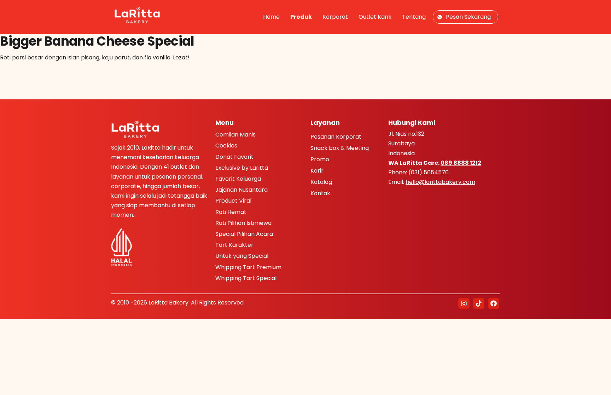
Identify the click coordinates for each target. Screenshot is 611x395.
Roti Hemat (230, 212)
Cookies (226, 145)
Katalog (321, 182)
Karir (317, 171)
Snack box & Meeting (339, 148)
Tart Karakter (234, 245)
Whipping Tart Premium (248, 267)
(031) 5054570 (428, 172)
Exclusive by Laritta (241, 168)
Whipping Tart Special (246, 278)
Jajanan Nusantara (241, 190)
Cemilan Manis (235, 134)
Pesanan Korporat (335, 137)
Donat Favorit (234, 157)
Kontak (320, 193)
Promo (319, 159)
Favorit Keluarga (238, 179)
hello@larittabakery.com (440, 182)
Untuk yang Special (241, 256)
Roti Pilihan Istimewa (243, 223)
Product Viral (233, 201)
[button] (464, 303)
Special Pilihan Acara (244, 234)
